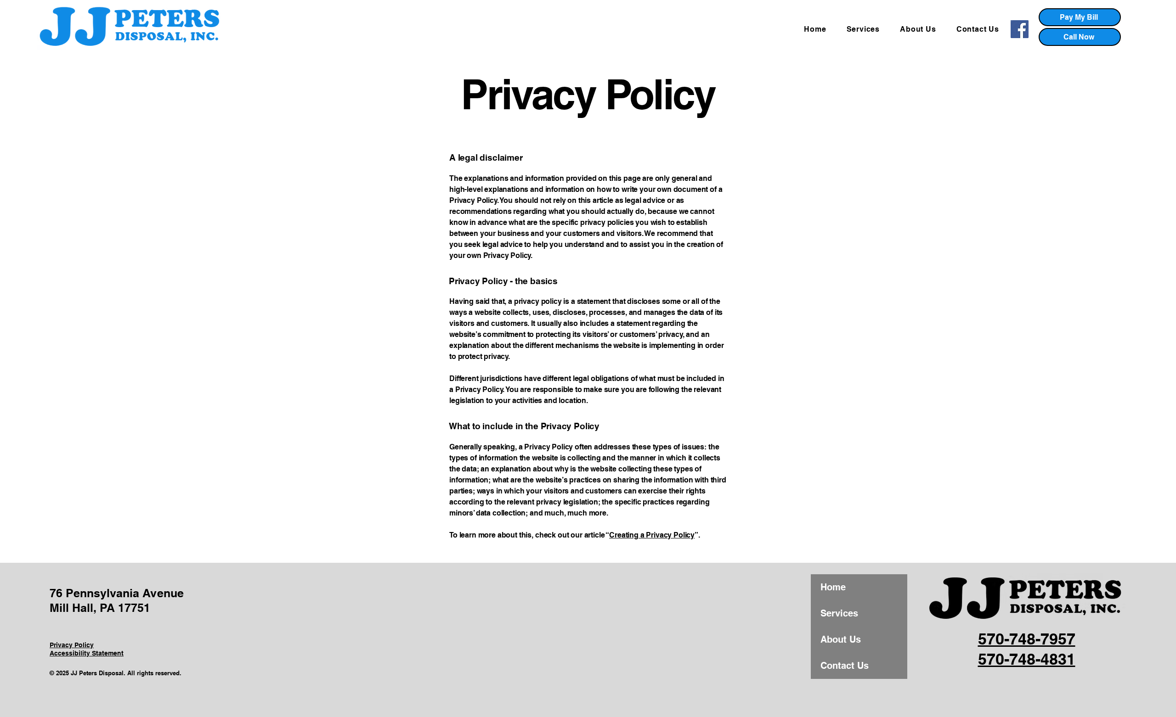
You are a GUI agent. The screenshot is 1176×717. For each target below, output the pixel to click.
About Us (840, 639)
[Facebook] (1020, 29)
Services (839, 613)
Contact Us (844, 665)
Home (833, 587)
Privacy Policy (72, 645)
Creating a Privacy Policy (652, 535)
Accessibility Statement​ (87, 653)
